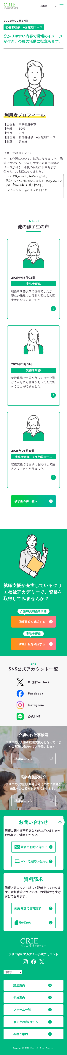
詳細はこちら (23, 758)
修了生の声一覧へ (26, 501)
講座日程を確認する (32, 621)
